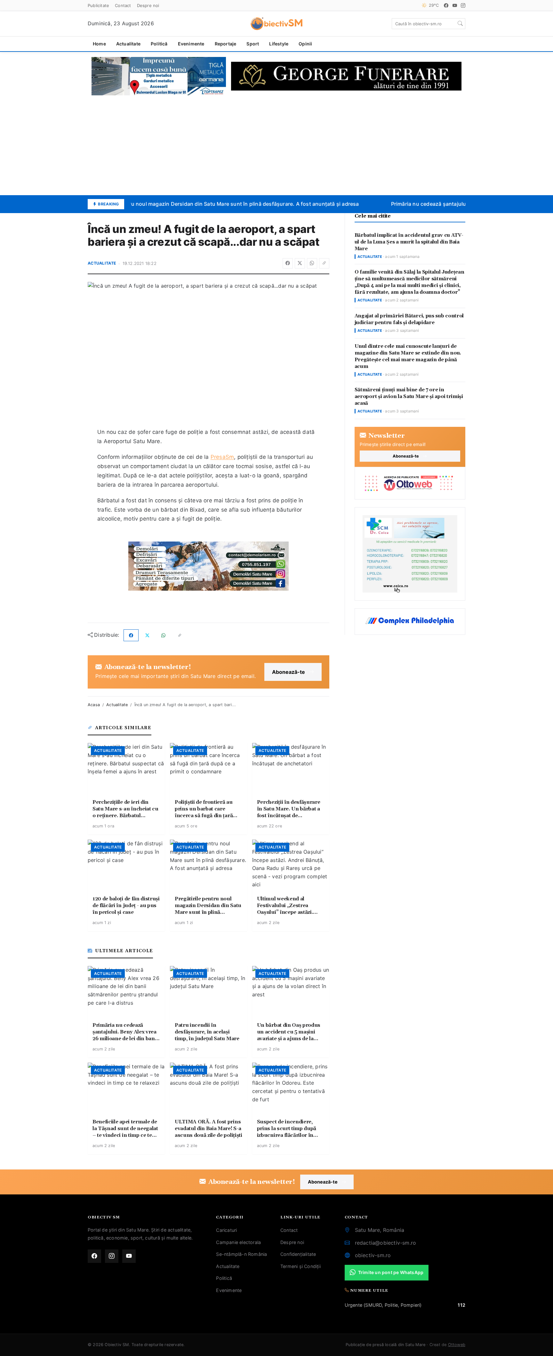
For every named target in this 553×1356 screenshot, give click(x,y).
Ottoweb (456, 1344)
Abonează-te (288, 672)
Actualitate (128, 43)
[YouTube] (455, 5)
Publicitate (98, 5)
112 (461, 1305)
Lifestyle (278, 43)
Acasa (94, 704)
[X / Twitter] (300, 263)
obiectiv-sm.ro (373, 1255)
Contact (123, 5)
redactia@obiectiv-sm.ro (385, 1243)
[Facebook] (446, 5)
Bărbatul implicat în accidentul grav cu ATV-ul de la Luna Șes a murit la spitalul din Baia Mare (409, 242)
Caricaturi (226, 1230)
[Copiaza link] (324, 263)
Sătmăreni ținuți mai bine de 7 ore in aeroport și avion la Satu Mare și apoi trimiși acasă (409, 396)
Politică (159, 43)
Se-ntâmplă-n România (241, 1254)
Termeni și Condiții (300, 1266)
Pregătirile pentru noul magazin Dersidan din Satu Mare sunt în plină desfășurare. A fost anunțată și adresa (218, 204)
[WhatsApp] (312, 263)
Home (99, 43)
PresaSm (222, 457)
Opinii (305, 43)
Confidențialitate (298, 1254)
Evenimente (191, 43)
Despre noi (148, 5)
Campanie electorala (238, 1242)
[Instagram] (463, 5)
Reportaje (225, 43)
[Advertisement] (276, 145)
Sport (252, 43)
